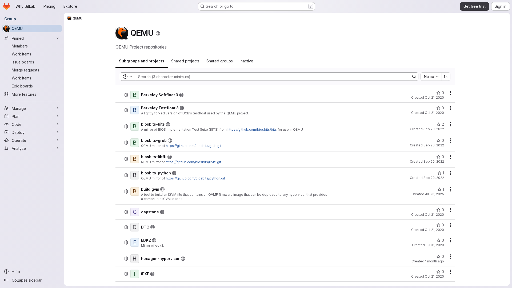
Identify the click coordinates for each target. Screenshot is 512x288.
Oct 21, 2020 (434, 97)
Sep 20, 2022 (433, 129)
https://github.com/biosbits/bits (252, 129)
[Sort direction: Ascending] (446, 76)
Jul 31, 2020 (435, 245)
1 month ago (434, 261)
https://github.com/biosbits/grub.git (193, 146)
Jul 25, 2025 (434, 194)
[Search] (414, 76)
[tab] (141, 61)
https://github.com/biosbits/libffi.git (193, 162)
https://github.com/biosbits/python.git (195, 178)
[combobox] (431, 76)
